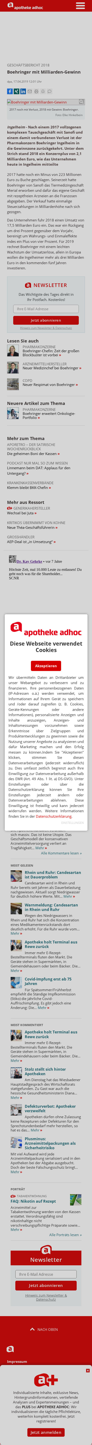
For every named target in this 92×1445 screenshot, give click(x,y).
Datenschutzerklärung (53, 816)
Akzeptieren (46, 665)
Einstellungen (72, 823)
